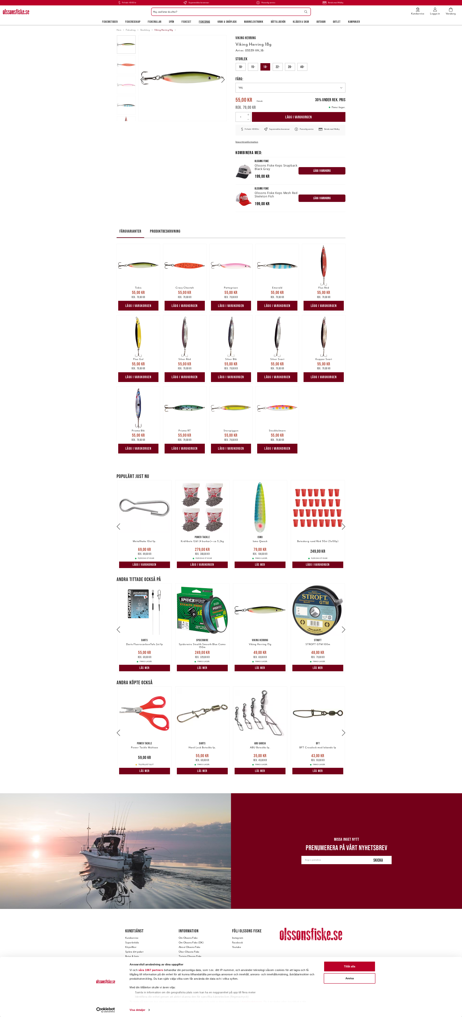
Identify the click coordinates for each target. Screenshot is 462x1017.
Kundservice (132, 937)
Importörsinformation (247, 141)
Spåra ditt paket (134, 951)
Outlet (337, 21)
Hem (119, 30)
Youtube (236, 947)
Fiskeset (186, 21)
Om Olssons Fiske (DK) (191, 942)
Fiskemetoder (110, 21)
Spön (171, 21)
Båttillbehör (278, 21)
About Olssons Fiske (189, 947)
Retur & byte (132, 956)
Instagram (237, 937)
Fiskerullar (154, 21)
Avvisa (349, 978)
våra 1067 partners (150, 970)
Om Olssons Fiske (188, 937)
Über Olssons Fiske (189, 951)
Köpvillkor (130, 947)
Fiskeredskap (132, 21)
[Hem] (16, 11)
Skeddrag (145, 30)
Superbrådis (132, 942)
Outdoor (321, 21)
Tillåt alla (349, 966)
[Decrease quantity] (248, 119)
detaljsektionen (251, 1001)
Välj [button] (241, 87)
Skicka (378, 860)
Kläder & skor (301, 21)
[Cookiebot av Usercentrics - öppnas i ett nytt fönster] (105, 1010)
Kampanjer (354, 21)
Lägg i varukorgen (298, 117)
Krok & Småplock (227, 21)
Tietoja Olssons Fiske (190, 956)
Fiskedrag (204, 21)
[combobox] (230, 12)
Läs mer (260, 564)
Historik (260, 101)
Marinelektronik (253, 21)
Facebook (237, 942)
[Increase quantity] (248, 114)
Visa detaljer (137, 1009)
